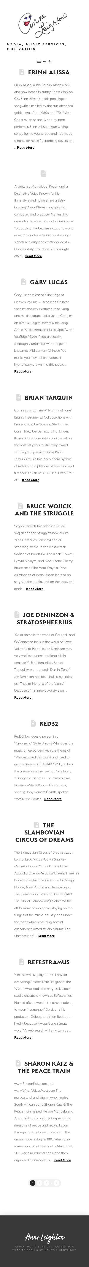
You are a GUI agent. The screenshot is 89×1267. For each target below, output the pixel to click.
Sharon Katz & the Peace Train (45, 1067)
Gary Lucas (49, 282)
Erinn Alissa (49, 72)
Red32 (49, 723)
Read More (25, 147)
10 (56, 1183)
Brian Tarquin (49, 397)
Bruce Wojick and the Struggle (44, 510)
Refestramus (49, 962)
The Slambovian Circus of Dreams (44, 832)
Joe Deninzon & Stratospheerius (46, 618)
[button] (44, 61)
